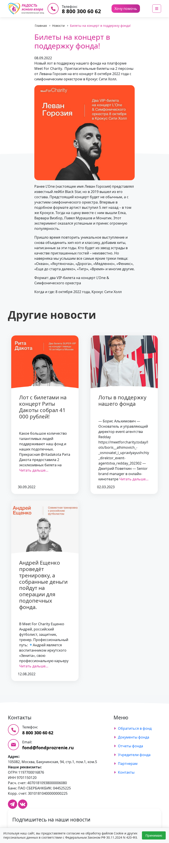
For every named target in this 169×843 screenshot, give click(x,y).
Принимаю (153, 835)
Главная (41, 25)
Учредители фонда (134, 754)
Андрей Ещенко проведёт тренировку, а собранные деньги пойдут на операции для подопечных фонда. (43, 585)
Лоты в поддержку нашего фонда (122, 400)
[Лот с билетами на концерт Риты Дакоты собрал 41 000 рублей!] (45, 362)
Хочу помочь (125, 8)
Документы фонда (133, 737)
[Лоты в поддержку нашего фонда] (124, 362)
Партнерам (128, 763)
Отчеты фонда (130, 746)
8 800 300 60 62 (81, 11)
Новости (58, 25)
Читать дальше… (33, 470)
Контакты (126, 772)
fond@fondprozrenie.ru (48, 748)
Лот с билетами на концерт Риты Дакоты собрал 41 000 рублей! (42, 407)
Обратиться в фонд (135, 728)
